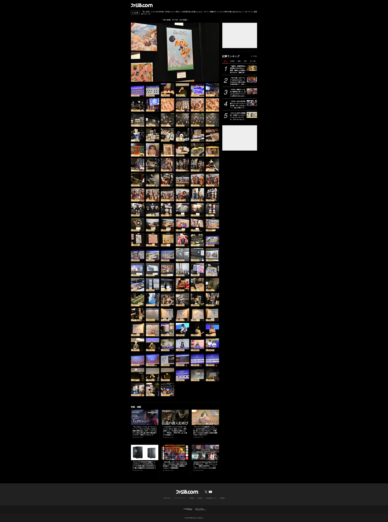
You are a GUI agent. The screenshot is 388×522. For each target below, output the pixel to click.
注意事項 (199, 498)
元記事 (135, 13)
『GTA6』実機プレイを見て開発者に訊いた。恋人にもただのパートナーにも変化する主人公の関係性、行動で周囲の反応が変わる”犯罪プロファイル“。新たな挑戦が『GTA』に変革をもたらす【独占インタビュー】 (238, 92)
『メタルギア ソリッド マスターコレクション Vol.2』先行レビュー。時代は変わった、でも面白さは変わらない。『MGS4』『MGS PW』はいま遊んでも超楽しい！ (175, 431)
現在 (225, 61)
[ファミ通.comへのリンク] (142, 5)
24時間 (232, 61)
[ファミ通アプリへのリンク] (187, 509)
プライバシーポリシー (180, 498)
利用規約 (191, 498)
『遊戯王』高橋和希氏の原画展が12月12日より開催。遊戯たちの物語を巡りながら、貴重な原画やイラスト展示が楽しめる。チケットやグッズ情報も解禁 (238, 69)
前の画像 (167, 19)
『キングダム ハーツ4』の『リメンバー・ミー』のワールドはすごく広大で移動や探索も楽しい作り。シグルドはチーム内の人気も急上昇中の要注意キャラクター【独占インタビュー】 (145, 431)
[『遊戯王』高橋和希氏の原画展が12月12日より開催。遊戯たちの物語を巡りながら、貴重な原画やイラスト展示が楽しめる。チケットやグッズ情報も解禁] (252, 68)
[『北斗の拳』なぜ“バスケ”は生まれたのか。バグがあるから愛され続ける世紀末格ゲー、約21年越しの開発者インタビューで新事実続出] (252, 80)
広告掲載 (222, 498)
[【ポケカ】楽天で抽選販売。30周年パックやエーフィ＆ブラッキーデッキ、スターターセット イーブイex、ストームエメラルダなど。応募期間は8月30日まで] (252, 115)
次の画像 (183, 19)
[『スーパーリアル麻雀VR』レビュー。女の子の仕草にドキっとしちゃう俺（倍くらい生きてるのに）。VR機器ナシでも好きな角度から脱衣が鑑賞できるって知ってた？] (205, 417)
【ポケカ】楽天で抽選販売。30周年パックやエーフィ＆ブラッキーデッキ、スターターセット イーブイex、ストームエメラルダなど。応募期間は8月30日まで (238, 116)
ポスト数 (252, 61)
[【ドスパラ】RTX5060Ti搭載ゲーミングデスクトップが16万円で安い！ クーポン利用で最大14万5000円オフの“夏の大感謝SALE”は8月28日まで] (144, 452)
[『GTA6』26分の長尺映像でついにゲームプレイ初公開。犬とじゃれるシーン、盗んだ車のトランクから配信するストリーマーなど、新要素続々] (252, 103)
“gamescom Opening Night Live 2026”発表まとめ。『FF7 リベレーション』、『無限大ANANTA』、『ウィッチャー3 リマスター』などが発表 (205, 465)
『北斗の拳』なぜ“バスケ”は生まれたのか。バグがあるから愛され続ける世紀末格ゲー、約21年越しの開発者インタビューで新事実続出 (238, 81)
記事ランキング (231, 56)
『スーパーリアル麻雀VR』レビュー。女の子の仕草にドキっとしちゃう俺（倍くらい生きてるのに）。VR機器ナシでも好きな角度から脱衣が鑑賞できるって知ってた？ (205, 431)
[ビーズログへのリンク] (201, 509)
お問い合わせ (167, 498)
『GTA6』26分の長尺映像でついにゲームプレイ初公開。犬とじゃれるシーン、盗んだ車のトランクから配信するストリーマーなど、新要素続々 (238, 104)
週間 (239, 61)
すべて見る (254, 56)
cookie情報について (211, 498)
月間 (245, 61)
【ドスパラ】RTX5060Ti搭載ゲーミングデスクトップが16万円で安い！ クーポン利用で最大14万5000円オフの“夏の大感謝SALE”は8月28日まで (144, 465)
